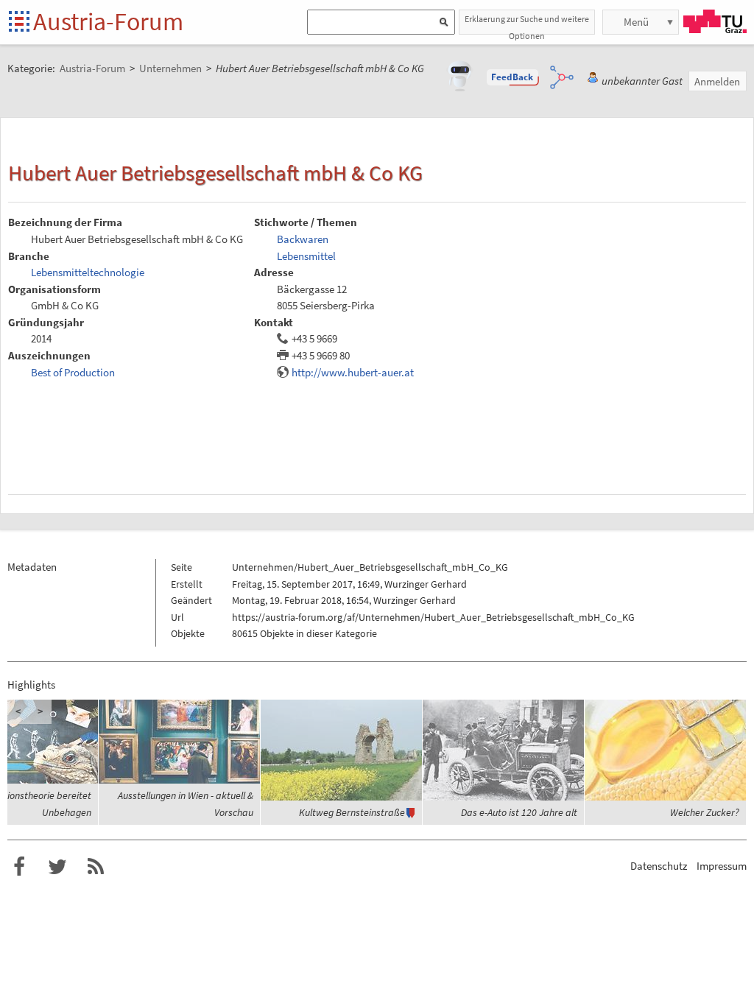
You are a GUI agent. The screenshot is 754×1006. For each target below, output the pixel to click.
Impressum (722, 866)
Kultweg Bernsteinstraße (352, 812)
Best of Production (73, 372)
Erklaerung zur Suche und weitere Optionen (527, 24)
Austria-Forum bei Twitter (57, 867)
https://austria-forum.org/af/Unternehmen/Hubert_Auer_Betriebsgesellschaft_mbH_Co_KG (433, 617)
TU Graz (715, 21)
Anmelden (717, 81)
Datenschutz (658, 866)
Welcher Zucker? (704, 812)
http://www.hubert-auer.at (353, 372)
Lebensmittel (306, 256)
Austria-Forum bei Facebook (19, 867)
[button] (512, 77)
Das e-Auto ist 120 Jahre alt (519, 812)
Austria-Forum (108, 21)
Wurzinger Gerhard (425, 584)
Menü (636, 22)
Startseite (20, 22)
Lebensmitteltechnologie (87, 272)
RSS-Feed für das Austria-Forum (96, 867)
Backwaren (302, 239)
